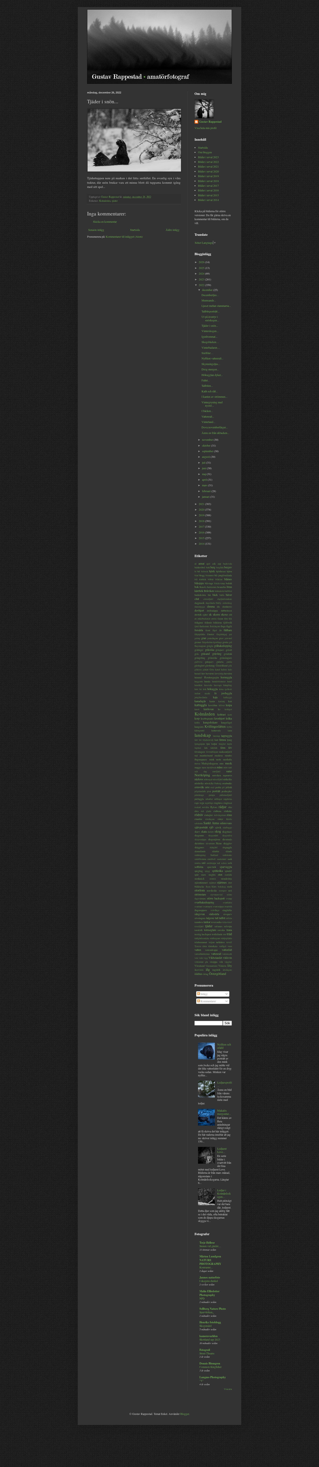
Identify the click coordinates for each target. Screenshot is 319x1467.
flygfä (229, 626)
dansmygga (200, 606)
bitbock (204, 571)
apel (208, 563)
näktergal (208, 779)
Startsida (135, 230)
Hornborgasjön (211, 677)
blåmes (228, 579)
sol (218, 863)
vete (196, 957)
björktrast (221, 571)
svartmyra (207, 906)
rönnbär (198, 819)
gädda (229, 661)
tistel (229, 922)
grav (221, 638)
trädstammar (201, 942)
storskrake (212, 890)
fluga (223, 626)
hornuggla (226, 677)
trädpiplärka (226, 938)
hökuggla (212, 689)
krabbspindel (207, 718)
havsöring (219, 673)
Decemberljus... (210, 295)
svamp (229, 898)
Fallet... (206, 380)
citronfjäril (208, 599)
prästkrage (199, 795)
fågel (215, 630)
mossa (197, 763)
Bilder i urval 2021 (208, 166)
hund (229, 681)
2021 (202, 504)
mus (221, 763)
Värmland (200, 965)
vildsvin (227, 957)
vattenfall (227, 950)
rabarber (209, 799)
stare (203, 874)
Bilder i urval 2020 (208, 171)
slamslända (200, 851)
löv (230, 747)
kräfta (197, 722)
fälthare (228, 630)
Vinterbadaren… (211, 347)
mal (196, 755)
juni (204, 468)
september (208, 451)
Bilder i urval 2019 (208, 176)
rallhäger (218, 799)
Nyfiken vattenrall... (212, 358)
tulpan (212, 942)
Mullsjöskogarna (210, 763)
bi (195, 571)
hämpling (227, 685)
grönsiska (212, 657)
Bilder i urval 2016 (208, 190)
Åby (229, 965)
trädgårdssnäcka (202, 938)
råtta (196, 811)
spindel (228, 871)
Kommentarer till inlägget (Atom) (124, 236)
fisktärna (217, 622)
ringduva (218, 803)
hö (200, 689)
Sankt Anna (211, 823)
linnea (222, 739)
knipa (229, 705)
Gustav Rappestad (210, 122)
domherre (227, 606)
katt (230, 701)
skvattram (210, 843)
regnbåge (209, 803)
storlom (200, 890)
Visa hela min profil (205, 128)
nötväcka (209, 783)
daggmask (199, 603)
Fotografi (204, 1350)
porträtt (216, 791)
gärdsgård (199, 665)
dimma (211, 606)
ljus (208, 743)
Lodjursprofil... (224, 1084)
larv (196, 739)
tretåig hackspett (203, 934)
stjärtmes (222, 882)
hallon (224, 669)
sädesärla (214, 914)
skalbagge (227, 827)
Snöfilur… (207, 353)
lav (200, 739)
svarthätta (227, 902)
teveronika (216, 922)
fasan (220, 618)
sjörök (218, 827)
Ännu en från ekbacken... (215, 433)
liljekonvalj (208, 739)
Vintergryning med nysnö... (212, 403)
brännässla (219, 591)
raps (197, 803)
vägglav (228, 961)
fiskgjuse (199, 622)
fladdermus (204, 626)
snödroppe (211, 863)
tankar (207, 922)
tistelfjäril (199, 926)
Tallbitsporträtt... (211, 311)
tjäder (115, 200)
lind (216, 739)
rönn (229, 815)
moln (218, 759)
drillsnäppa (212, 610)
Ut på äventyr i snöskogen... (210, 318)
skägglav (227, 843)
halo (230, 669)
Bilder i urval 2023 (208, 157)
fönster (210, 634)
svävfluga (215, 910)
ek (210, 614)
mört (225, 767)
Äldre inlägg (172, 230)
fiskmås (208, 622)
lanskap (216, 735)
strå (230, 890)
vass (230, 946)
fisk (230, 618)
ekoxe (224, 614)
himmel (198, 677)
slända (229, 851)
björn (229, 571)
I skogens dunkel (208, 1281)
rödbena (217, 811)
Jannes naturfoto (209, 1277)
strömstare (200, 894)
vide (201, 957)
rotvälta (205, 807)
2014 (202, 543)
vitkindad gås (201, 961)
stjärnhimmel (201, 882)
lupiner (198, 747)
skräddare (199, 843)
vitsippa (213, 961)
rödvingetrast (220, 815)
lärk (206, 747)
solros (224, 863)
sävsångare (200, 918)
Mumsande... (209, 300)
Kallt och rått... (210, 391)
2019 (202, 515)
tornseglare (210, 930)
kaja (215, 697)
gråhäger (199, 649)
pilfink (229, 787)
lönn (222, 747)
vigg (206, 957)
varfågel (222, 946)
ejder (205, 614)
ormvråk (199, 787)
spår (197, 874)
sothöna (199, 867)
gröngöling (200, 657)
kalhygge (227, 697)
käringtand (199, 730)
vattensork (227, 953)
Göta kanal (214, 669)
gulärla (219, 661)
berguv (228, 567)
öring (205, 974)
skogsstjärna (214, 839)
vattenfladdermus (202, 953)
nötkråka (227, 779)
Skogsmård (205, 1325)
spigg (207, 871)
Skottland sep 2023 (209, 1339)
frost (208, 630)
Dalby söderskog (224, 603)
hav (203, 673)
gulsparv (209, 661)
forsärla (199, 630)
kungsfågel (226, 722)
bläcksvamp (219, 583)
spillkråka (217, 871)
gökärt (206, 669)
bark (208, 567)
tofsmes (218, 926)
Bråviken (209, 591)
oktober (206, 445)
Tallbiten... (207, 385)
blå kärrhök (200, 579)
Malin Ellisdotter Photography (209, 1293)
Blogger (184, 1414)
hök (204, 689)
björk (212, 571)
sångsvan (200, 914)
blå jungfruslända (223, 575)
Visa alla (228, 1389)
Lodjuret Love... (222, 1150)
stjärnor (212, 882)
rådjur (223, 807)
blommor (210, 575)
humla (207, 681)
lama (230, 730)
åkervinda (199, 969)
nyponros (227, 775)
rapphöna (227, 799)
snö (204, 863)
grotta (225, 642)
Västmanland (211, 965)
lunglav (222, 743)
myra (204, 767)
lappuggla (226, 735)
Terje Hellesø (207, 1243)
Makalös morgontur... (224, 1112)
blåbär (210, 579)
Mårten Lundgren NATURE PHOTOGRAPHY (210, 1260)
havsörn (228, 673)
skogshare (227, 831)
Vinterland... (208, 422)
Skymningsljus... (211, 364)
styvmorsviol (216, 894)
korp (197, 718)
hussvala (208, 685)
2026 (202, 262)
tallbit (222, 918)
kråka (229, 718)
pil (223, 787)
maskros (219, 755)
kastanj (221, 701)
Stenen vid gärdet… (210, 1246)
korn (230, 714)
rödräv (199, 814)
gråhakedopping (223, 646)
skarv (197, 831)
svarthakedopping (204, 902)
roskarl (198, 807)
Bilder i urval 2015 (208, 195)
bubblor (228, 591)
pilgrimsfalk (200, 791)
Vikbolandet (215, 957)
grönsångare (226, 657)
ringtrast (227, 803)
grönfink (228, 653)
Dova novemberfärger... (215, 427)
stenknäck (199, 878)
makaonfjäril (225, 751)
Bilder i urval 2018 (208, 181)
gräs (197, 653)
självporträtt (201, 827)
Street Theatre (206, 1353)
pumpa (212, 795)
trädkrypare (215, 938)
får (220, 630)
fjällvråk (227, 622)
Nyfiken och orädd (224, 1045)
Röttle (229, 819)
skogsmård (213, 835)
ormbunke (227, 783)
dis (218, 606)
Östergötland (217, 973)
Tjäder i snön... (210, 325)
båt (209, 595)
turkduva (220, 942)
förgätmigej (221, 634)
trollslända (217, 934)
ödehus (198, 974)
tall (216, 918)
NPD (202, 1298)
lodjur (214, 743)
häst (196, 689)
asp (219, 563)
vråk (221, 961)
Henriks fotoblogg (210, 1322)
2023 (202, 279)
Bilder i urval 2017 (208, 185)
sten (220, 874)
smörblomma (200, 859)
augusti (206, 456)
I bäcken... (207, 411)
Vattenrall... (208, 416)
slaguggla (227, 847)
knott (197, 709)
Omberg (217, 783)
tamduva (199, 922)
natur (229, 771)
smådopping (200, 855)
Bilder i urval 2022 (208, 162)
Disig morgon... (210, 369)
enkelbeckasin (204, 618)
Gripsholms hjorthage (212, 642)
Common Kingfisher (210, 1367)
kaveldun (212, 705)
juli (204, 462)
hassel (198, 673)
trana (229, 930)
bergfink (220, 567)
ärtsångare (227, 969)
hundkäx (198, 685)
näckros (199, 779)
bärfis (222, 595)
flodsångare (215, 626)
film (226, 618)
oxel (212, 787)
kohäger (228, 709)
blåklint (219, 579)
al (195, 563)
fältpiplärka (200, 634)
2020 (202, 509)
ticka (224, 922)
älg (208, 969)
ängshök (216, 969)
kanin (212, 701)
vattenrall (216, 953)
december (207, 290)
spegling (199, 871)
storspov (223, 890)
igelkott (228, 689)
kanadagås (200, 701)
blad (196, 575)
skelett (211, 831)
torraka (221, 930)
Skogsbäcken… (210, 342)
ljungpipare (200, 743)
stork (229, 886)
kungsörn (199, 726)
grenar (198, 642)
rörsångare (210, 819)
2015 (202, 538)
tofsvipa (228, 926)
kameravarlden (208, 1336)
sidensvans (226, 823)
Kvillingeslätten (215, 726)
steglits (212, 874)
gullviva (198, 661)
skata (204, 831)
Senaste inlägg (96, 230)
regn (202, 803)
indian (197, 693)
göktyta (198, 669)
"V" (201, 1380)
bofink (229, 583)
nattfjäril (216, 771)
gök (230, 665)
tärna (204, 946)
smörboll (211, 859)
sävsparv (227, 914)
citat (197, 599)
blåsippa (199, 583)
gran (203, 638)
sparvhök (211, 867)
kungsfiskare (210, 722)
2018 (202, 521)
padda (218, 787)
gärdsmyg (210, 665)
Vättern (222, 965)
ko (219, 709)
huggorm (199, 681)
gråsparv (220, 649)
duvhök (198, 614)
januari (206, 496)
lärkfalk (213, 747)
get (230, 634)
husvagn (218, 685)
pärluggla (199, 799)
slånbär (215, 851)
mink (211, 759)
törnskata (212, 946)
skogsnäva (227, 835)
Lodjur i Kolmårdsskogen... (224, 1193)
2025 (202, 268)
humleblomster (219, 681)
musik (228, 763)
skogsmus (199, 835)
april (205, 479)
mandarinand (206, 755)
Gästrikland (221, 665)
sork (230, 863)
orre (207, 787)
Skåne (219, 843)
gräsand (205, 653)
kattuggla (201, 705)
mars (205, 485)
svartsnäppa (218, 906)
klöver (222, 705)
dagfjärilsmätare (224, 599)
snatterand (221, 859)
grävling (216, 653)
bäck (215, 595)
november (208, 439)
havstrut (210, 673)
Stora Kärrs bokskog (216, 886)
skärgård (213, 847)
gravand (228, 638)
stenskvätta (226, 878)
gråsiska (209, 649)
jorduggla (226, 693)
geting (197, 638)
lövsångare (200, 751)
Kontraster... (206, 1267)
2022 (202, 285)
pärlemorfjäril (226, 795)
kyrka (229, 726)
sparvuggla (226, 867)
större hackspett (216, 898)
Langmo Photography (212, 1377)
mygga (198, 767)
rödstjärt (208, 815)
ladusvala (216, 730)
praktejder (227, 791)
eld (230, 614)
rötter (220, 819)
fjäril (197, 626)
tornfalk (198, 930)
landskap (203, 735)
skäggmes (199, 847)
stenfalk (228, 874)
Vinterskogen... (210, 331)
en (196, 618)
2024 (202, 273)
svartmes (198, 906)
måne (220, 767)
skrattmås (227, 839)
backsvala (227, 563)
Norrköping (202, 775)
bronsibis (221, 587)
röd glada (206, 811)
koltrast (221, 714)
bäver (229, 595)
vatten (198, 950)
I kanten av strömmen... (214, 396)
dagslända (210, 603)
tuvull (229, 942)
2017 (202, 526)
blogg (202, 575)
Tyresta (198, 946)
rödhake (228, 811)
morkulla (227, 759)
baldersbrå (200, 567)
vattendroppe (211, 950)
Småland (214, 855)
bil (198, 571)
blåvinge (209, 583)
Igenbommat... (209, 336)
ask (214, 563)
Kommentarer (208, 1001)
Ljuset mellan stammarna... (216, 306)
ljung (229, 739)
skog (218, 831)
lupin (229, 743)
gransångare (212, 638)
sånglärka (227, 910)
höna (221, 689)
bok (197, 587)
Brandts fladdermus (208, 587)
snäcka (198, 863)
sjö (211, 827)
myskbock (211, 767)
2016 (202, 532)
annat (201, 563)
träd (229, 934)
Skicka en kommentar (105, 221)
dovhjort (199, 610)
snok (229, 859)
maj (204, 474)
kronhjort (219, 718)
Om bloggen (205, 152)
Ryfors (213, 807)
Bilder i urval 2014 (208, 200)
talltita (229, 918)
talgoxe (210, 918)
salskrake (199, 823)
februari (206, 491)
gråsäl (229, 649)
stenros (212, 878)
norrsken (216, 775)
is (215, 693)
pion (209, 791)
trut (224, 934)
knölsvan (209, 709)
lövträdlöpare (212, 751)
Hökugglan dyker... (212, 375)
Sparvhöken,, (206, 1312)
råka (230, 807)
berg (212, 567)
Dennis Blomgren (209, 1363)
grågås (210, 646)
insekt (207, 693)
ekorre (216, 614)
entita (213, 618)
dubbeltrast (226, 610)
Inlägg (204, 994)
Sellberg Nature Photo (212, 1309)
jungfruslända (201, 697)
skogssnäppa (200, 839)
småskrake (227, 855)
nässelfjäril (218, 779)
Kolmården (104, 200)
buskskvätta (200, 595)
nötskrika (199, 783)
